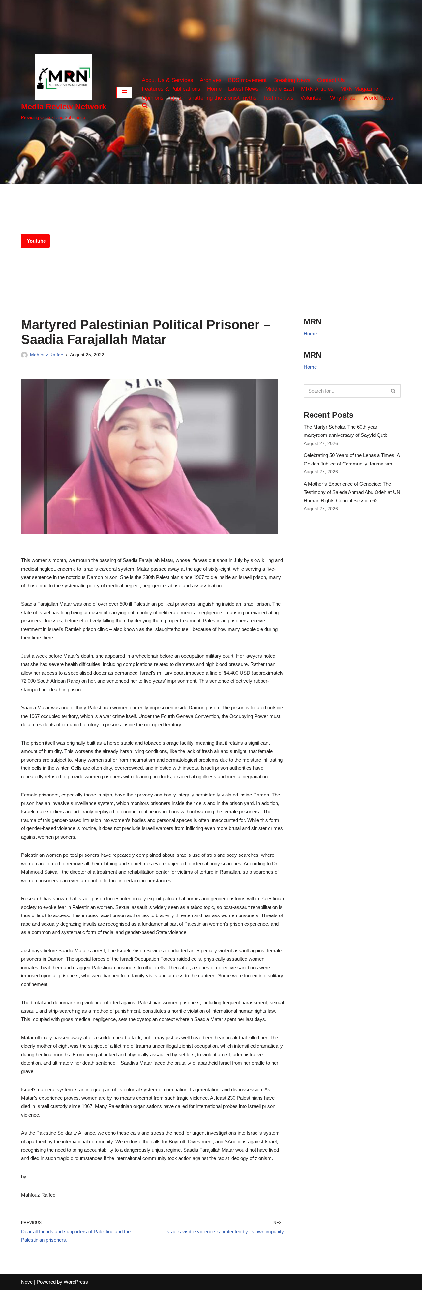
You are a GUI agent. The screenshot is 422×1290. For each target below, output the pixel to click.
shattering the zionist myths (222, 98)
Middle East (279, 89)
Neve (27, 1282)
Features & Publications (171, 89)
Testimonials (278, 98)
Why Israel (343, 98)
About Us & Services (167, 80)
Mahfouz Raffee (46, 354)
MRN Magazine (359, 89)
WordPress (76, 1282)
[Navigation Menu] (124, 92)
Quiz (176, 98)
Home (214, 89)
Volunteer (311, 98)
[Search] (393, 391)
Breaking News (292, 80)
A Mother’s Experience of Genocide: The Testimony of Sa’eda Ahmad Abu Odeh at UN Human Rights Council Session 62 (352, 492)
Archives (211, 80)
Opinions (153, 98)
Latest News (243, 89)
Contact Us (331, 80)
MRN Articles (317, 89)
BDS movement (247, 80)
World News (378, 98)
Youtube (36, 241)
